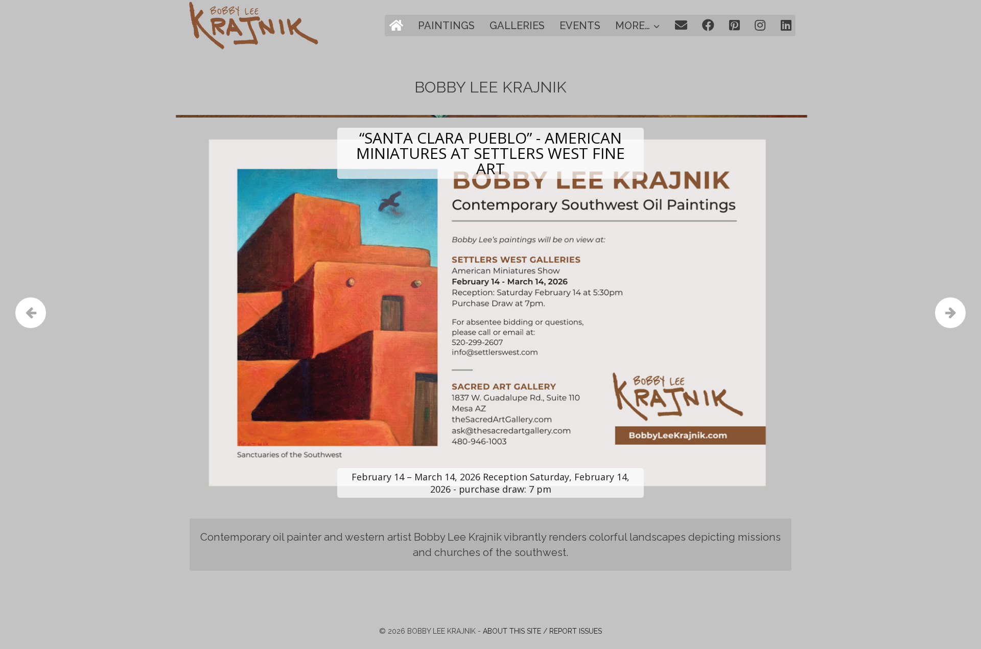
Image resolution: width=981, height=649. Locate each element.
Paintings (446, 25)
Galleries (517, 25)
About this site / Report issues (542, 631)
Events (579, 25)
